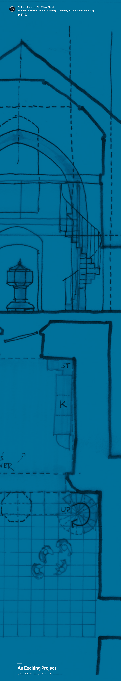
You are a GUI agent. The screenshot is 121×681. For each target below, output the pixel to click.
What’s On (35, 10)
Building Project (68, 10)
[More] (93, 11)
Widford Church (25, 7)
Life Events (85, 10)
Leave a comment (57, 674)
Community (50, 10)
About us (22, 10)
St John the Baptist (25, 674)
